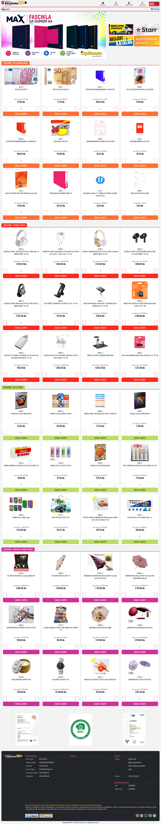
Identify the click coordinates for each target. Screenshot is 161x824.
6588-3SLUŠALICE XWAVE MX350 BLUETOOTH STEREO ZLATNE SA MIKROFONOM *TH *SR (100, 251)
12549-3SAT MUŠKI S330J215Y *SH (60, 678)
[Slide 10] (58, 55)
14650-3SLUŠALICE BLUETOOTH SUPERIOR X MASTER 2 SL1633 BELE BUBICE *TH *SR (61, 355)
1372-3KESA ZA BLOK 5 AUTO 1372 (60, 516)
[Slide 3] (28, 55)
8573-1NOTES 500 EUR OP (21, 88)
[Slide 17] (87, 55)
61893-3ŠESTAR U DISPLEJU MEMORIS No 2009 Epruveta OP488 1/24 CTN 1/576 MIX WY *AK (100, 517)
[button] (154, 4)
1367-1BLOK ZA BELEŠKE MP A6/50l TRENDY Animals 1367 (21, 192)
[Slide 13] (70, 55)
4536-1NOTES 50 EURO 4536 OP (61, 88)
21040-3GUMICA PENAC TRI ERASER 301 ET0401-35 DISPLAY (100, 412)
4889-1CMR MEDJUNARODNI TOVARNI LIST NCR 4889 (100, 140)
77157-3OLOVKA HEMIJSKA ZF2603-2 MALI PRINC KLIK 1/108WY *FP (61, 627)
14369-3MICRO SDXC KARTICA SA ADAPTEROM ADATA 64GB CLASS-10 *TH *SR (140, 303)
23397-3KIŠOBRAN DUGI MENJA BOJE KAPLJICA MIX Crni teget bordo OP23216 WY (100, 575)
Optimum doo (83, 822)
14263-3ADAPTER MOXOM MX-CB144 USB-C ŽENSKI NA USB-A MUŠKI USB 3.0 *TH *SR (100, 303)
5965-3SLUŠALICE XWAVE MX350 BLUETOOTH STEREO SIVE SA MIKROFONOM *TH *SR (21, 303)
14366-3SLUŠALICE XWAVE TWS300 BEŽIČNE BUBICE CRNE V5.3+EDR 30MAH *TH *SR (139, 251)
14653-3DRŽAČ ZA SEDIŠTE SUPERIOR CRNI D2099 (100, 354)
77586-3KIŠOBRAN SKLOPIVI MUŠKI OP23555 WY (140, 626)
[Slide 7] (45, 55)
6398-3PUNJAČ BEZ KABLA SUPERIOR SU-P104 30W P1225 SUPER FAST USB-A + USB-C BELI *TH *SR (61, 251)
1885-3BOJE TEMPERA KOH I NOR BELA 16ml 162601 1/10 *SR (139, 464)
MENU (152, 3)
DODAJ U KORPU (21, 114)
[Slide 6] (41, 55)
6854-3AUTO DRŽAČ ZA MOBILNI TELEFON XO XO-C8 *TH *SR (60, 302)
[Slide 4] (32, 55)
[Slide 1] (19, 55)
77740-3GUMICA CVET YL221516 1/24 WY (60, 464)
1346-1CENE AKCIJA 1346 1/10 (61, 140)
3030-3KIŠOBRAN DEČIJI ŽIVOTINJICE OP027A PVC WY (21, 626)
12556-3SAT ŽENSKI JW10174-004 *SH (61, 574)
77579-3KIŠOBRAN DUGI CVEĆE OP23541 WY (139, 678)
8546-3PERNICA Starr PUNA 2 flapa (21, 516)
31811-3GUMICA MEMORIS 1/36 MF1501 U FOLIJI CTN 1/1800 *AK (21, 464)
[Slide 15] (79, 55)
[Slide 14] (75, 55)
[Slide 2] (24, 55)
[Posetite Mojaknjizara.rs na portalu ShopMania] (31, 815)
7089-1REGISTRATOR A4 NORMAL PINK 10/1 (61, 192)
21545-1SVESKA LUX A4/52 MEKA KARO (100, 464)
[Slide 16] (83, 55)
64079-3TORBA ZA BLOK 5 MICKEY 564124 (60, 412)
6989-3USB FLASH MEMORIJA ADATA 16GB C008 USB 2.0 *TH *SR (140, 354)
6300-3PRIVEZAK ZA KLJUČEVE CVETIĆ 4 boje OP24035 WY (100, 678)
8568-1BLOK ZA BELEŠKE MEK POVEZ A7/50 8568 (140, 88)
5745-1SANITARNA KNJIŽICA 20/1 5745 (139, 140)
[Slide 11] (62, 55)
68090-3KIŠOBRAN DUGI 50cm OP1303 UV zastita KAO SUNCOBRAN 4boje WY (139, 575)
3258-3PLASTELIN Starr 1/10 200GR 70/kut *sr (139, 516)
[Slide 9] (53, 55)
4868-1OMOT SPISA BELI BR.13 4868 (140, 192)
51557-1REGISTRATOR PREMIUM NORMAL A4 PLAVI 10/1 (100, 88)
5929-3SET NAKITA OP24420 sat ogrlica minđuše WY (21, 574)
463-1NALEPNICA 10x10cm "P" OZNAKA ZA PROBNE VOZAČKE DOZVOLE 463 (100, 193)
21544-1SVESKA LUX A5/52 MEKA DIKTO (140, 412)
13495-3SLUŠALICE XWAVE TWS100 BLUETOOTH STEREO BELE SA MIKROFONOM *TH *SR (21, 251)
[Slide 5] (36, 55)
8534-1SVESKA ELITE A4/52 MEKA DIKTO (21, 412)
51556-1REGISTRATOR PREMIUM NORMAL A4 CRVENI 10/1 (21, 140)
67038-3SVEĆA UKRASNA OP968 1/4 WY (21, 678)
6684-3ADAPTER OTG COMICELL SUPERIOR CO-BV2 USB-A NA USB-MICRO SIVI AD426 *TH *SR (21, 355)
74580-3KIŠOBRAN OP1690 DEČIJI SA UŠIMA (100, 626)
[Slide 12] (66, 55)
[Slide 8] (49, 55)
